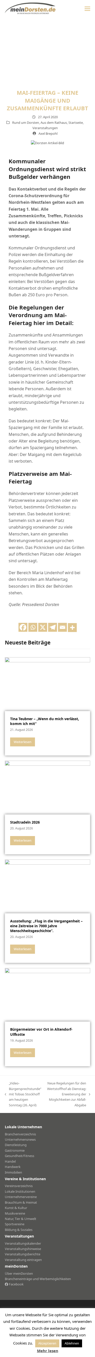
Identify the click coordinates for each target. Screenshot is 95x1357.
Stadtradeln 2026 (25, 822)
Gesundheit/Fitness (19, 1155)
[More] (72, 627)
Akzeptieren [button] (47, 1343)
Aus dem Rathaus (54, 122)
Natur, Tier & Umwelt (20, 1218)
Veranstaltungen (45, 128)
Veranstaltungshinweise (23, 1248)
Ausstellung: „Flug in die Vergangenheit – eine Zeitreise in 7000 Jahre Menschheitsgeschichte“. (46, 926)
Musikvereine (15, 1213)
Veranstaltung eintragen (23, 1259)
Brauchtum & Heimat (21, 1202)
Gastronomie (15, 1150)
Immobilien (13, 1172)
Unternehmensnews (20, 1139)
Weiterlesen (22, 742)
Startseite (75, 122)
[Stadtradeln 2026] (47, 787)
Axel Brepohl (48, 133)
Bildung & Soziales (18, 1229)
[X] (42, 627)
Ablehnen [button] (72, 1343)
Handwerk (13, 1166)
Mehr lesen (47, 1350)
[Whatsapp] (32, 627)
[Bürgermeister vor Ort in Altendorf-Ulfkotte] (47, 994)
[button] (87, 8)
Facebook (16, 1284)
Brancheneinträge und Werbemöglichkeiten (38, 1279)
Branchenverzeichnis (20, 1134)
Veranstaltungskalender (23, 1243)
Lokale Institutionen (20, 1191)
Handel (10, 1161)
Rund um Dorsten (25, 122)
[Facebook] (22, 627)
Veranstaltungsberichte (22, 1254)
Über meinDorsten (19, 1273)
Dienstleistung (16, 1145)
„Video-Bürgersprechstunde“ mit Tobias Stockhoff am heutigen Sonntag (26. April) (23, 1094)
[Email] (62, 627)
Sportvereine (14, 1224)
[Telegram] (52, 627)
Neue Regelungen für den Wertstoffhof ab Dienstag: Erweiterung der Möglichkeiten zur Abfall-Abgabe (66, 1094)
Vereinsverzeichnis (19, 1186)
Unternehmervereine (21, 1196)
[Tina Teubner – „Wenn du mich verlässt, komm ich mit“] (47, 683)
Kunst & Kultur (16, 1207)
